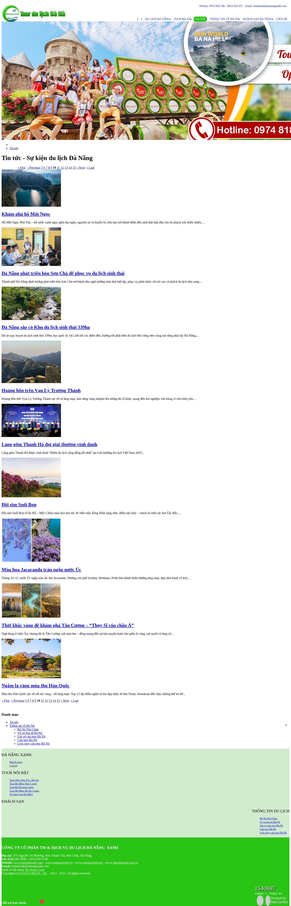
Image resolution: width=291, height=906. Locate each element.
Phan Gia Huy (279, 901)
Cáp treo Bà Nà (27, 740)
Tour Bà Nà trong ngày (22, 787)
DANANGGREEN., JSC (31, 873)
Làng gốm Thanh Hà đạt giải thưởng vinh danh (49, 444)
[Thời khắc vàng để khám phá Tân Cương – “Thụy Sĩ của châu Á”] (31, 617)
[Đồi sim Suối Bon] (31, 496)
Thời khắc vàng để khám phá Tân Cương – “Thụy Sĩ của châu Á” (68, 625)
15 (74, 167)
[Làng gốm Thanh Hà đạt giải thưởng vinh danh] (31, 436)
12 (62, 167)
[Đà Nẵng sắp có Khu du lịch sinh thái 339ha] (31, 319)
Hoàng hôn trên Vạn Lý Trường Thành (41, 390)
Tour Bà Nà (182, 19)
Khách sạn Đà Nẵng (257, 19)
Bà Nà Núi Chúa (28, 729)
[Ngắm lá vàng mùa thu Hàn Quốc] (31, 677)
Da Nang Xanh (34, 869)
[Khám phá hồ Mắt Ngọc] (31, 205)
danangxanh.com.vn (125, 862)
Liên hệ (281, 19)
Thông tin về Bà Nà (224, 19)
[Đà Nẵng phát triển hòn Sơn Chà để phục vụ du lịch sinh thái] (31, 265)
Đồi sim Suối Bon (19, 504)
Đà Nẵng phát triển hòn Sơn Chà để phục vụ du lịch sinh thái (63, 273)
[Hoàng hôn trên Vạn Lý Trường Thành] (31, 382)
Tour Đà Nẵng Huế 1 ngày (23, 783)
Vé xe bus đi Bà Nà (29, 733)
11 (58, 167)
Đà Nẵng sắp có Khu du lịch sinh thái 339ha (46, 327)
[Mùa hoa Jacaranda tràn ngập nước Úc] (31, 561)
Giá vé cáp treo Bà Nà (31, 736)
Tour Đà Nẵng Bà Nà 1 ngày (24, 790)
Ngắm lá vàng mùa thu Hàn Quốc (35, 685)
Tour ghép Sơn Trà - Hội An (24, 780)
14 (70, 167)
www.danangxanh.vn (59, 862)
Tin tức (200, 19)
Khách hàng (16, 762)
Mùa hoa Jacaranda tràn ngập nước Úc (41, 569)
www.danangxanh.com (28, 862)
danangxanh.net (93, 862)
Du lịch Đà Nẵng (157, 19)
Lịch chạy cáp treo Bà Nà (33, 743)
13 (66, 167)
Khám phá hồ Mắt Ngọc (26, 214)
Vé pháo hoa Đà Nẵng (21, 794)
